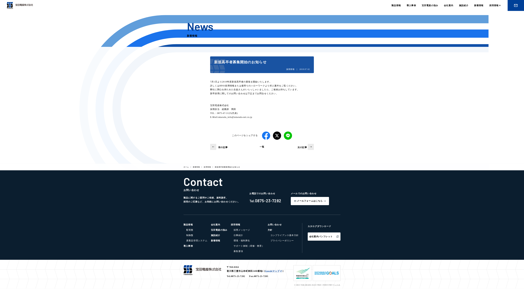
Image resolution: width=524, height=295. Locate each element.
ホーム (186, 167)
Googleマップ (272, 271)
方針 (270, 230)
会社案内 (448, 5)
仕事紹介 (238, 235)
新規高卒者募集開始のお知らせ (227, 167)
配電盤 (189, 230)
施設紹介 (463, 5)
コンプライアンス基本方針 (284, 235)
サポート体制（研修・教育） (249, 246)
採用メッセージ (242, 230)
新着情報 (479, 5)
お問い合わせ (275, 224)
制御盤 (189, 235)
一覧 (262, 147)
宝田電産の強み (430, 5)
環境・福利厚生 (242, 240)
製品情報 (396, 5)
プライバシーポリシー (282, 240)
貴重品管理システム (196, 240)
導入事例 (411, 5)
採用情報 (494, 5)
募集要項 (238, 251)
